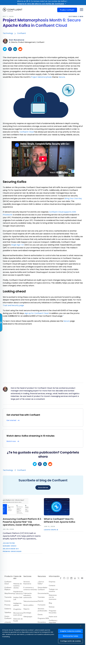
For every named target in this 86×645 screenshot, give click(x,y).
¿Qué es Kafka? (41, 583)
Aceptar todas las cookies (70, 631)
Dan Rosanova (16, 40)
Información (54, 576)
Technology (8, 33)
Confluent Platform (7, 588)
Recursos (42, 576)
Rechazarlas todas (70, 636)
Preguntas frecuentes (52, 612)
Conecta (7, 601)
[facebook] (10, 49)
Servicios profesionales (42, 610)
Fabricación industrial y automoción (27, 595)
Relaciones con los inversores (53, 597)
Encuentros (42, 622)
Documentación (43, 593)
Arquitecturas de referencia (18, 592)
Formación (41, 605)
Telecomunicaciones (30, 601)
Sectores (27, 576)
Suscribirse (43, 487)
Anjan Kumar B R (11, 549)
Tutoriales (41, 597)
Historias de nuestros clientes (17, 586)
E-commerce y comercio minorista (30, 588)
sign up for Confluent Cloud (36, 313)
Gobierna (7, 609)
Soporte (40, 601)
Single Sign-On (17, 245)
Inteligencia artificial (17, 604)
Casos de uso (17, 577)
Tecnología (27, 613)
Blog (50, 603)
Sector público (28, 605)
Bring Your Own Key (73, 198)
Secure (62, 77)
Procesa (7, 605)
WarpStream (8, 593)
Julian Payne (9, 543)
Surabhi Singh (9, 546)
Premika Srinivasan (12, 551)
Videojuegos (27, 616)
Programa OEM (43, 618)
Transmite (8, 597)
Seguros (26, 609)
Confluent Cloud (26, 132)
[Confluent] (12, 10)
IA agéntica (17, 609)
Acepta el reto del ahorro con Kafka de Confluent (40, 4)
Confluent (21, 33)
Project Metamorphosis (41, 77)
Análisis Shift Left (17, 598)
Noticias (51, 607)
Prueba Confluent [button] (67, 10)
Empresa (52, 582)
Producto (8, 576)
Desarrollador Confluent (42, 588)
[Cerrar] (80, 626)
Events (40, 614)
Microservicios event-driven (18, 614)
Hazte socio (53, 616)
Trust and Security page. (13, 305)
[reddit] (20, 49)
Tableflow (7, 612)
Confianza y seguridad (53, 621)
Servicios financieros (27, 583)
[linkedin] (15, 49)
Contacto (52, 585)
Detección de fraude (18, 620)
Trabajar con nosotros (53, 590)
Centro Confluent (7, 617)
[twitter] (5, 49)
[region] (42, 634)
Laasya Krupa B (51, 530)
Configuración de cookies (70, 641)
